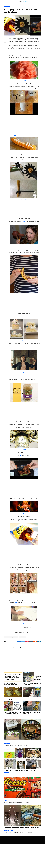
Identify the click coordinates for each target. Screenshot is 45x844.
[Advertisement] (24, 126)
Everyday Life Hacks (14, 637)
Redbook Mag (24, 340)
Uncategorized (7, 743)
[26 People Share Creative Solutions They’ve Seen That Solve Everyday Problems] (32, 692)
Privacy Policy (16, 841)
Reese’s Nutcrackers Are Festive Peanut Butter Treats (16, 799)
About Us (33, 841)
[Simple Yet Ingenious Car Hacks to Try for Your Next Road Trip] (32, 706)
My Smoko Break (24, 199)
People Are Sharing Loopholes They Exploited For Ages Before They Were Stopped (12, 684)
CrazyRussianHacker (24, 479)
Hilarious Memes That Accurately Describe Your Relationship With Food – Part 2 (21, 770)
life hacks (20, 637)
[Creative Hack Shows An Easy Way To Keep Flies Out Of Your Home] (32, 677)
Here (15, 135)
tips (24, 637)
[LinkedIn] (5, 53)
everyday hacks (7, 637)
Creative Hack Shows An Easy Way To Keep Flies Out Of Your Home (32, 684)
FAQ (20, 841)
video (16, 602)
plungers (23, 221)
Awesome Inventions (9, 841)
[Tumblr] (5, 48)
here (21, 455)
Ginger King (24, 80)
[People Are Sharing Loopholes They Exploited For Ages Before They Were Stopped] (13, 677)
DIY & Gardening (7, 6)
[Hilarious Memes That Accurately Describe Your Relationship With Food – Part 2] (22, 758)
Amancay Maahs (23, 244)
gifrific (24, 513)
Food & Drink (6, 772)
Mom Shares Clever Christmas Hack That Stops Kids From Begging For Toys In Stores (12, 713)
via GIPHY (24, 372)
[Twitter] (5, 43)
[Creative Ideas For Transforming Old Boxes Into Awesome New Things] (22, 729)
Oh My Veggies (23, 402)
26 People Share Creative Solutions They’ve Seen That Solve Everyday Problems (32, 699)
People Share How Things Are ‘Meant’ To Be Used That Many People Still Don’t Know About (12, 699)
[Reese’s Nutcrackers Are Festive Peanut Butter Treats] (22, 787)
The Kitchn (24, 294)
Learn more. (30, 632)
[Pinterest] (5, 46)
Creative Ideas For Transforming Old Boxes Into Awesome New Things (19, 741)
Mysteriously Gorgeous (23, 594)
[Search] (40, 1)
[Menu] (4, 1)
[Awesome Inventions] (22, 1)
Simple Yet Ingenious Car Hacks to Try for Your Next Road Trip (31, 713)
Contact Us (38, 841)
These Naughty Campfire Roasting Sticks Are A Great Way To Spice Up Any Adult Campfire (21, 828)
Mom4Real (24, 449)
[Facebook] (5, 41)
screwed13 (24, 116)
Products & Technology (8, 830)
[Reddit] (5, 51)
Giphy (24, 151)
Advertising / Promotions (27, 841)
